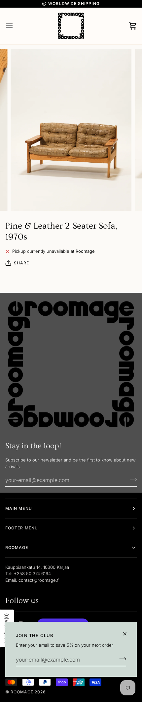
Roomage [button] (16, 547)
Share (21, 262)
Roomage (22, 691)
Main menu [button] (18, 508)
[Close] (128, 634)
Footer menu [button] (21, 527)
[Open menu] (15, 26)
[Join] (120, 659)
